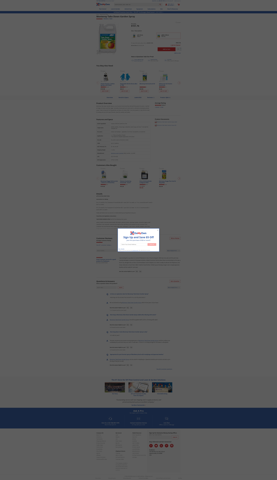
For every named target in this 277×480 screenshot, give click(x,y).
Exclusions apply (135, 250)
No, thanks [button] (121, 249)
